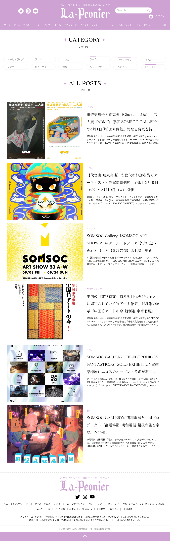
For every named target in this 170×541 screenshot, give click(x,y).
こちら (115, 520)
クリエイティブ (94, 289)
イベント (91, 107)
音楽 (89, 410)
